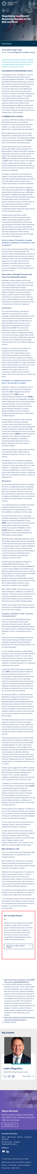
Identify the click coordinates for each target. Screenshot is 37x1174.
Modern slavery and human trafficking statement (16, 1162)
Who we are (11, 1137)
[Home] (10, 4)
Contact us (28, 1137)
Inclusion (17, 1142)
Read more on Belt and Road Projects (15, 946)
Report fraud (15, 1168)
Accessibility (12, 1165)
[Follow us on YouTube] (3, 1151)
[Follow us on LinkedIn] (7, 1151)
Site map (4, 1165)
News (4, 1137)
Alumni (20, 1137)
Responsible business (9, 1144)
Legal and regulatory (24, 1165)
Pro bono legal (7, 1142)
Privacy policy (6, 1168)
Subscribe (5, 1139)
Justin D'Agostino (12, 1068)
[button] (30, 4)
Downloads (7, 43)
